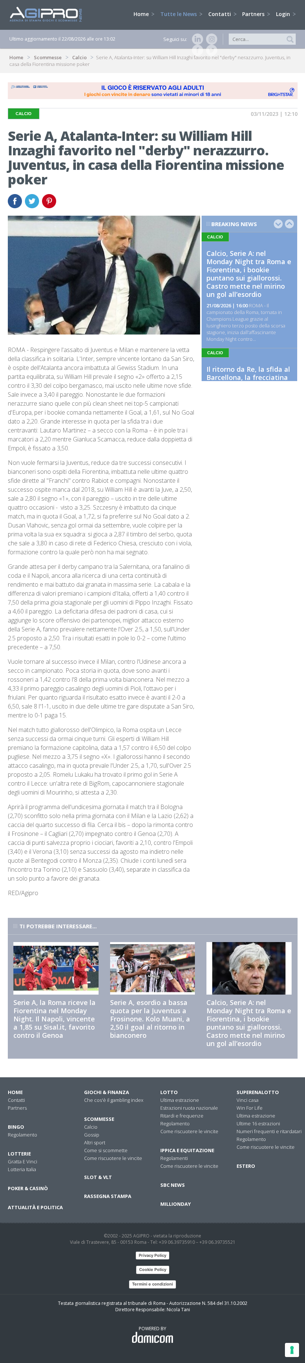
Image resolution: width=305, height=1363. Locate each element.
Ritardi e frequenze (181, 1115)
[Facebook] (196, 50)
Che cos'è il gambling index (113, 1100)
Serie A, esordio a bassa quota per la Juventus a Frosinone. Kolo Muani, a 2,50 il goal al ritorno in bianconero (150, 1019)
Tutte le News (179, 14)
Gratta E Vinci (22, 1161)
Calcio (79, 57)
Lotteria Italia (22, 1169)
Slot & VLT (98, 1177)
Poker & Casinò (28, 1188)
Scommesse (48, 57)
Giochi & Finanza (106, 1092)
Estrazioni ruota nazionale (189, 1107)
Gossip (91, 1134)
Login (284, 14)
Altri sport (94, 1142)
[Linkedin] (196, 39)
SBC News (172, 1185)
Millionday (175, 1204)
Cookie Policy (152, 1269)
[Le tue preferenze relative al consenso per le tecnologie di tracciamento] (292, 1350)
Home (142, 14)
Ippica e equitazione (187, 1150)
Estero (246, 1166)
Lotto (169, 1092)
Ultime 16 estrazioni (258, 1123)
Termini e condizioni (152, 1284)
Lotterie (19, 1153)
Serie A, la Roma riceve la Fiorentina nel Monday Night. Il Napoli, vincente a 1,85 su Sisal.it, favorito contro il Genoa (54, 1019)
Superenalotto (258, 1092)
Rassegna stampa (107, 1196)
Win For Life (250, 1107)
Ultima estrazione (179, 1100)
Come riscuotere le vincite (113, 1158)
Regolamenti (174, 1158)
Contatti (220, 14)
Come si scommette (106, 1150)
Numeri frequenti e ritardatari (269, 1131)
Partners (254, 14)
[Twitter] (210, 50)
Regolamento (22, 1134)
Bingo (16, 1126)
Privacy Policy (152, 1255)
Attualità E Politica (35, 1207)
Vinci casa (248, 1100)
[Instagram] (210, 39)
